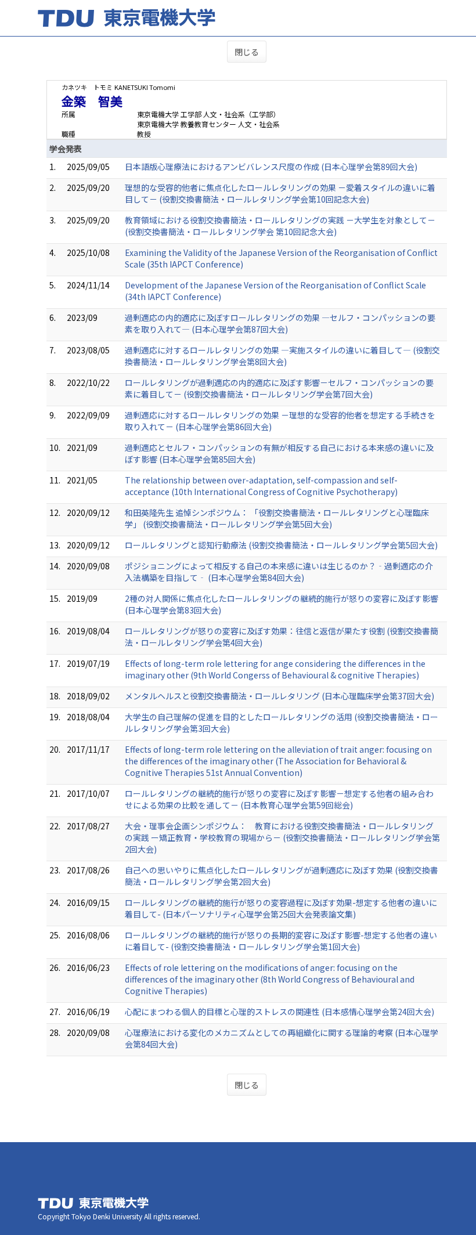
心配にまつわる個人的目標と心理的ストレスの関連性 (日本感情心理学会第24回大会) (279, 1011)
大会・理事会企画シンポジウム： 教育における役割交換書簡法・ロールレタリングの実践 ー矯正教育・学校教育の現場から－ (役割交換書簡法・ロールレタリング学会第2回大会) (282, 837)
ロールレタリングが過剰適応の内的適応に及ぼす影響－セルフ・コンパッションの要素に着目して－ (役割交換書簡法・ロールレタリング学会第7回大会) (279, 388)
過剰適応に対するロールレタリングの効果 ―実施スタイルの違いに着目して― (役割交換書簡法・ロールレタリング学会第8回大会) (282, 355)
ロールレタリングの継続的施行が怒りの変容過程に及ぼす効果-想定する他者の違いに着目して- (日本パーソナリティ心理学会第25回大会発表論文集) (281, 908)
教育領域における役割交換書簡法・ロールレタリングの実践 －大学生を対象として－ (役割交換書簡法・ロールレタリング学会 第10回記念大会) (280, 225)
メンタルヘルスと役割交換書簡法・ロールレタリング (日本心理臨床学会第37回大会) (279, 696)
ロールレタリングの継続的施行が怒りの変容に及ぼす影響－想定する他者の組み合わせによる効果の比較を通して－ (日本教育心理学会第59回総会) (279, 799)
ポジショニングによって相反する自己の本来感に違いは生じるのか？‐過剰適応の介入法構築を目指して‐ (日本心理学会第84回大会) (279, 571)
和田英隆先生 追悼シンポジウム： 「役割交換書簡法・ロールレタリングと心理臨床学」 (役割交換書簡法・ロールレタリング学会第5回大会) (277, 518)
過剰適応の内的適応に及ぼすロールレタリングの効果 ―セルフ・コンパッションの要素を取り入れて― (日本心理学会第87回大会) (280, 323)
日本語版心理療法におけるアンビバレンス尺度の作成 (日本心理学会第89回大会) (271, 166)
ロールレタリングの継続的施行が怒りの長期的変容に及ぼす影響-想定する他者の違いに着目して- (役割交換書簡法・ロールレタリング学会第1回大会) (281, 940)
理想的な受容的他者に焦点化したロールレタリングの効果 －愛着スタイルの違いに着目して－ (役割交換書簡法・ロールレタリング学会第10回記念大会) (280, 193)
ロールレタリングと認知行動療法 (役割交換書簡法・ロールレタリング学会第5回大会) (281, 545)
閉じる (247, 51)
